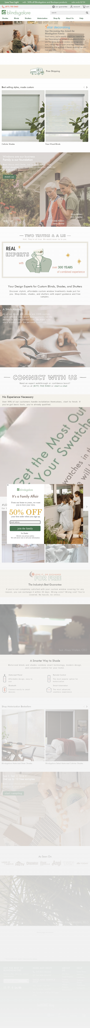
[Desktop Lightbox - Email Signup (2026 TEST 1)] (45, 514)
